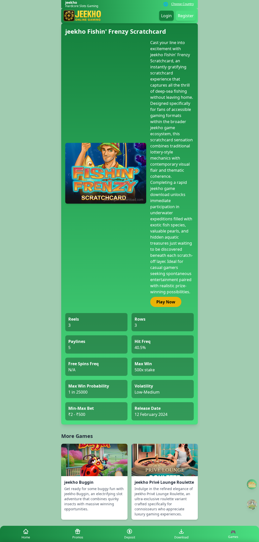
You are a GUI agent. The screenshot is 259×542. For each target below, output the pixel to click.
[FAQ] (252, 484)
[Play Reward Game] (252, 504)
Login (166, 15)
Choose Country (182, 4)
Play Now (165, 302)
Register (186, 15)
